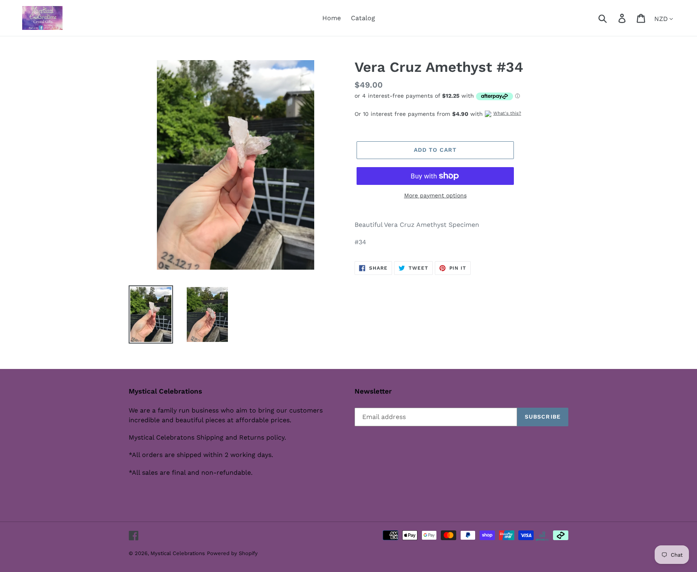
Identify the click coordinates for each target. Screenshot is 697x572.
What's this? (507, 113)
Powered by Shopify (232, 553)
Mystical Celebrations (177, 553)
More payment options (435, 195)
